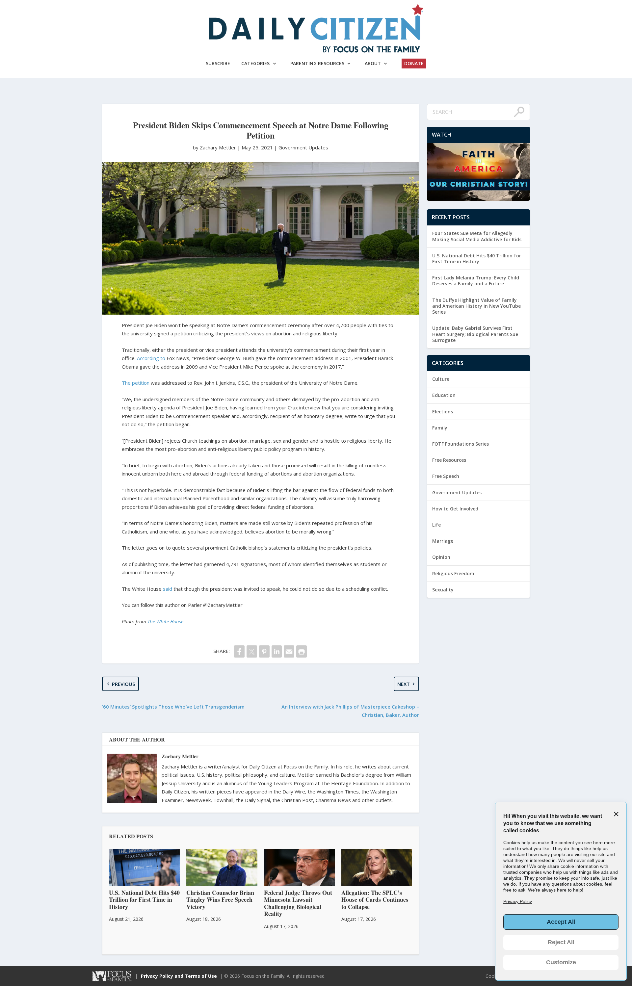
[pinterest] (264, 651)
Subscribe (218, 63)
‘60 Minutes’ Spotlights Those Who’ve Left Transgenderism (173, 706)
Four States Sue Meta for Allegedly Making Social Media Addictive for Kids (476, 236)
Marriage (442, 541)
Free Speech (445, 476)
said (167, 588)
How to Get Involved (455, 509)
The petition (135, 382)
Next (403, 684)
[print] (301, 651)
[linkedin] (277, 651)
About (373, 63)
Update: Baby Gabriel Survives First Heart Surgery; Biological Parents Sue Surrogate (475, 334)
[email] (289, 651)
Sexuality (443, 589)
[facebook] (239, 651)
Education (444, 395)
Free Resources (449, 460)
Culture (440, 379)
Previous (123, 684)
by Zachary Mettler (215, 147)
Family (439, 428)
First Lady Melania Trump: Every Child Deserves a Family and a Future (475, 280)
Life (436, 525)
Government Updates (303, 147)
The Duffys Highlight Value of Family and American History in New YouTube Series (476, 306)
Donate (414, 63)
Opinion (441, 557)
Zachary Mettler (180, 756)
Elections (442, 411)
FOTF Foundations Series (460, 444)
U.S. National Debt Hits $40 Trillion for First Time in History (476, 258)
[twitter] (252, 651)
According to (151, 358)
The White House (165, 621)
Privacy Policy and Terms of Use (179, 976)
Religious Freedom (453, 573)
